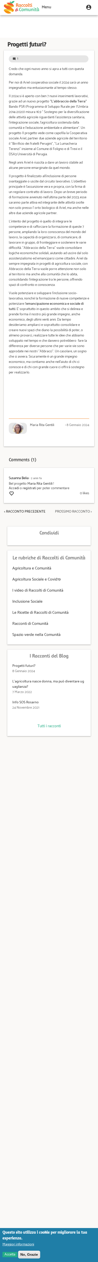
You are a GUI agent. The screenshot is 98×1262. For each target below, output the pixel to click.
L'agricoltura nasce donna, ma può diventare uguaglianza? (48, 684)
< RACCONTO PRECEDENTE (24, 511)
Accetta (10, 1254)
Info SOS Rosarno (25, 702)
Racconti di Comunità (30, 623)
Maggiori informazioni (18, 1244)
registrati (29, 488)
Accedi (14, 488)
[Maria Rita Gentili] (18, 428)
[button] (88, 7)
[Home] (21, 7)
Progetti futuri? (23, 666)
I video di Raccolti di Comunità (37, 590)
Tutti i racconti (49, 726)
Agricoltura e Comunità (31, 568)
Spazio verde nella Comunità (36, 634)
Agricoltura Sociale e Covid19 (36, 579)
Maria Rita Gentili (40, 484)
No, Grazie (29, 1254)
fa (36, 478)
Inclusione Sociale (27, 601)
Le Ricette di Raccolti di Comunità (40, 612)
